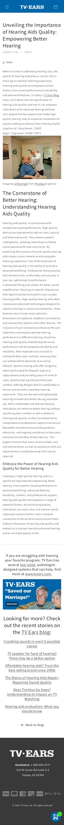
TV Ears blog (36, 632)
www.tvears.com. (38, 574)
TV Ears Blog (51, 95)
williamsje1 (21, 183)
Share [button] (9, 62)
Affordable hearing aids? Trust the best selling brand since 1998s (32, 667)
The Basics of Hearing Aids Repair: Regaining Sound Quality (32, 680)
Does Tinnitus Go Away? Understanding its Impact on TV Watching (32, 694)
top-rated (27, 564)
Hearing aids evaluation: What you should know (32, 708)
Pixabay (40, 183)
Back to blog (35, 725)
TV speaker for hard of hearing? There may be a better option (32, 655)
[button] (7, 7)
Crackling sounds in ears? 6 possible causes (32, 643)
